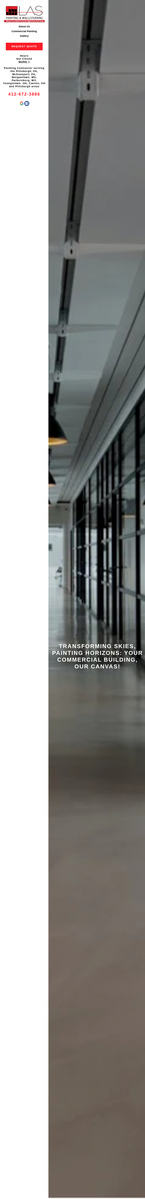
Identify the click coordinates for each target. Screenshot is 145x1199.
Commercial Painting (24, 31)
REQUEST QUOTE (24, 46)
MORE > (24, 61)
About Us (24, 26)
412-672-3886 (24, 94)
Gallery (24, 36)
